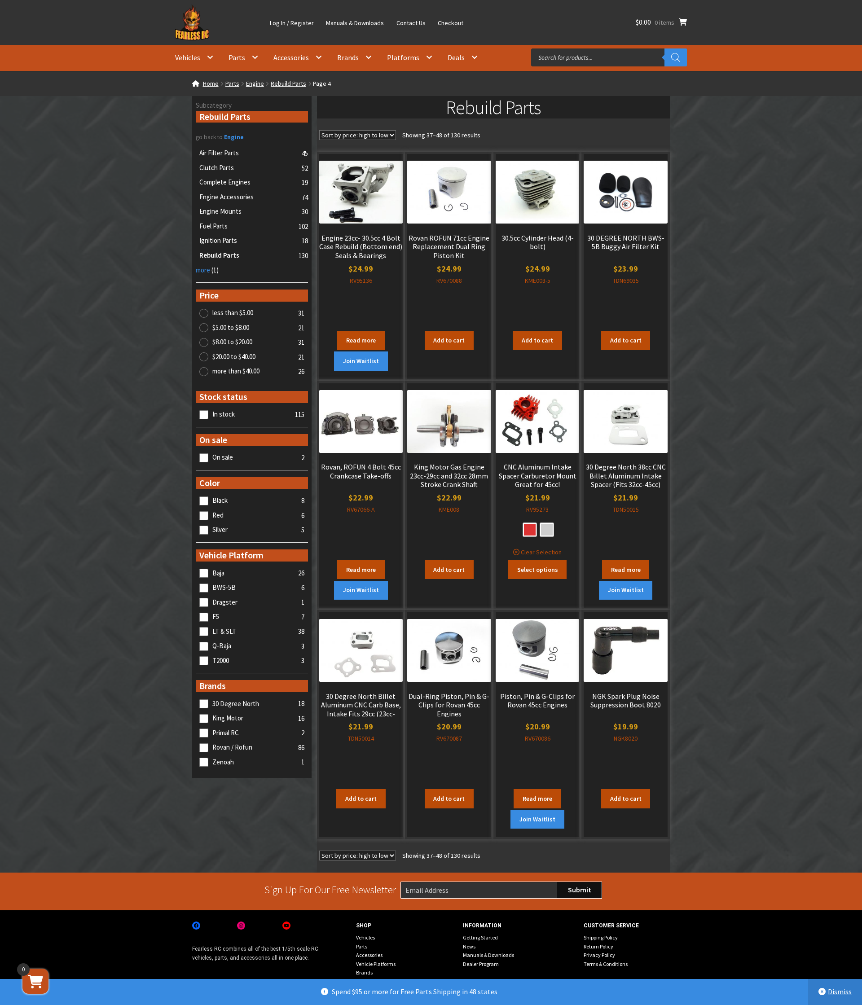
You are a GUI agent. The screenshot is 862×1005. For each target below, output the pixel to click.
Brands (348, 57)
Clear (528, 552)
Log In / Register (292, 23)
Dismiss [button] (840, 991)
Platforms (403, 57)
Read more (361, 340)
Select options (537, 570)
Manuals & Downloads (355, 23)
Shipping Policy (601, 937)
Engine (255, 83)
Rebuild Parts (288, 83)
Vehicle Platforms (376, 964)
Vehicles (187, 57)
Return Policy (598, 946)
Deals (456, 57)
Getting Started (480, 937)
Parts (237, 57)
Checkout (450, 23)
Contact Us (411, 23)
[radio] (530, 529)
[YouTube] (286, 926)
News (469, 946)
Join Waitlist (361, 361)
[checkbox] (252, 414)
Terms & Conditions (606, 964)
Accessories (291, 57)
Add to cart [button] (449, 340)
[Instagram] (241, 926)
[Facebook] (196, 926)
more (207, 270)
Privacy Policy (599, 955)
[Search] (675, 57)
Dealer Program (481, 964)
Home (211, 83)
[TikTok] (331, 926)
